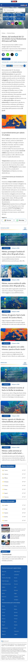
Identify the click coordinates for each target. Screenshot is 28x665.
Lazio (15, 587)
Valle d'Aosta (17, 571)
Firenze (15, 618)
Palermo (4, 634)
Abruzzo (16, 590)
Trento (3, 612)
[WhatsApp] (20, 23)
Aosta (15, 606)
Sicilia (3, 599)
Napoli (3, 625)
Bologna (16, 615)
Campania (4, 590)
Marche (15, 581)
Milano (15, 609)
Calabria (16, 596)
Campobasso (5, 628)
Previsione (6, 58)
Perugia (3, 621)
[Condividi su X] (12, 55)
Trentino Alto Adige (6, 577)
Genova (3, 609)
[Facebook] (8, 23)
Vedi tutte (25, 363)
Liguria (3, 574)
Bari (15, 628)
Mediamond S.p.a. (13, 655)
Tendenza (6, 384)
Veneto (15, 577)
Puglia (15, 593)
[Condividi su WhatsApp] (7, 55)
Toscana (16, 584)
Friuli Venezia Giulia (6, 584)
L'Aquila (15, 625)
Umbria (3, 587)
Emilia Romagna (5, 581)
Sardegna (16, 599)
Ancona (3, 618)
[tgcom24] (14, 1)
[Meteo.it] (23, 4)
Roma (15, 621)
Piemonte (4, 571)
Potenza (4, 631)
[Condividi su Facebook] (3, 55)
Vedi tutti (25, 228)
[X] (16, 23)
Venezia (15, 612)
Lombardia (16, 574)
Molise (3, 593)
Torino (3, 606)
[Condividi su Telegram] (16, 55)
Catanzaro (16, 631)
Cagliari (15, 634)
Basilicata (4, 596)
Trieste (3, 615)
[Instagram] (12, 23)
